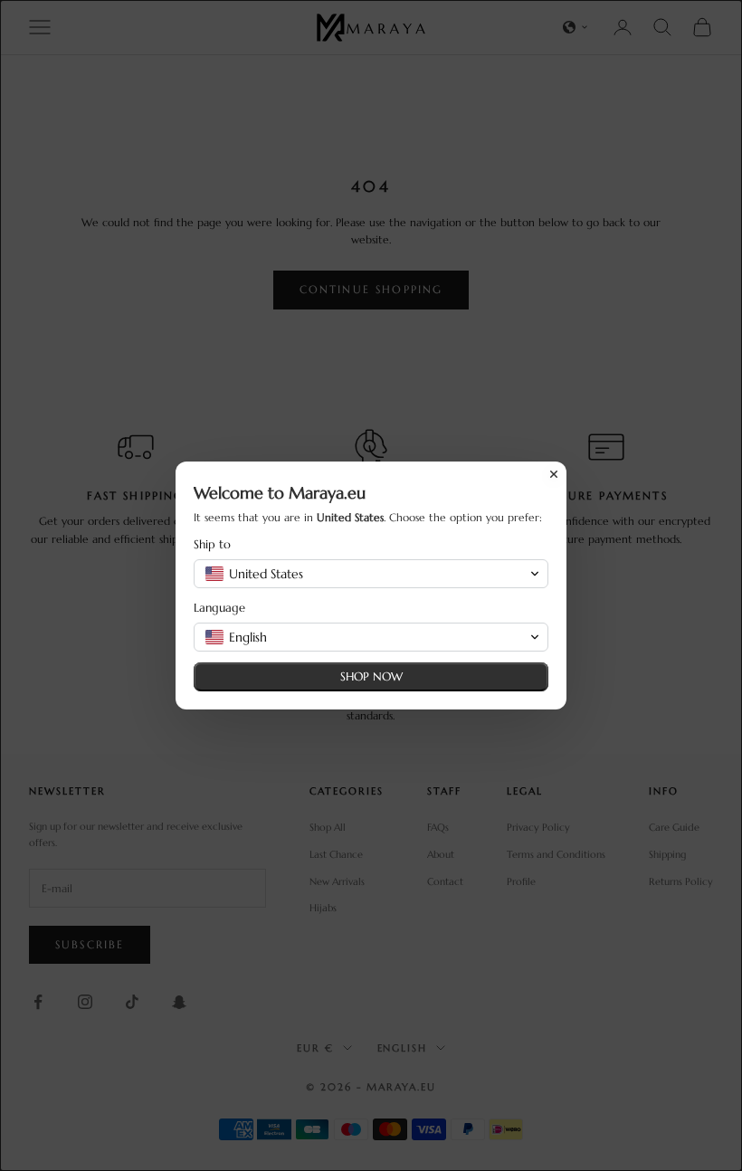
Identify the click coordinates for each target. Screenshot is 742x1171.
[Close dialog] (554, 474)
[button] (371, 573)
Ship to (212, 544)
